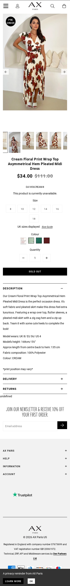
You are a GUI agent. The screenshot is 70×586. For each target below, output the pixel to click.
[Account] (17, 6)
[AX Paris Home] (35, 6)
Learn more (13, 581)
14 (45, 208)
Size (35, 200)
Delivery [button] (10, 379)
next (64, 72)
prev (6, 72)
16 (57, 208)
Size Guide (47, 226)
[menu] (5, 6)
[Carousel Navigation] (35, 72)
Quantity (35, 249)
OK (31, 581)
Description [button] (13, 288)
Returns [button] (10, 389)
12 (34, 208)
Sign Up (62, 425)
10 (22, 208)
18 (34, 218)
